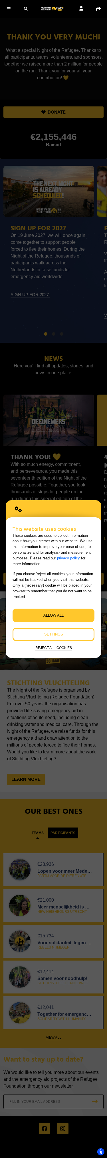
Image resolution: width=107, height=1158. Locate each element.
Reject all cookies (53, 648)
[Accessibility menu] (100, 1151)
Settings (53, 634)
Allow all (53, 615)
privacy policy (68, 558)
